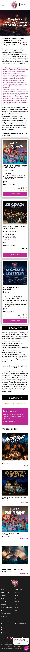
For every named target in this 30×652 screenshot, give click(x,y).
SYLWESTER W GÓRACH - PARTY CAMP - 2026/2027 (13, 534)
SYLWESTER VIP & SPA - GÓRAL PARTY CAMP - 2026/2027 (14, 497)
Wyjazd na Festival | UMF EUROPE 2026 (12, 569)
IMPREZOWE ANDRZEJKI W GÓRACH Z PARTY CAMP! (14, 461)
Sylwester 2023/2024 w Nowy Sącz (15, 403)
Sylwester (21, 646)
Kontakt (23, 4)
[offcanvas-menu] (3, 5)
